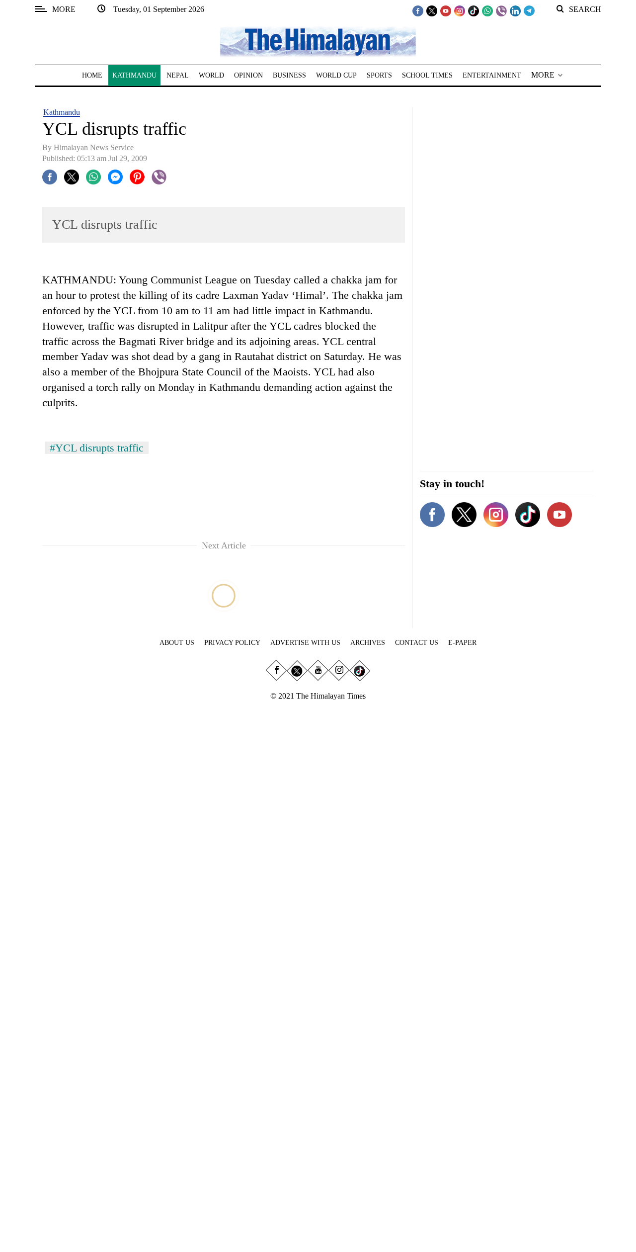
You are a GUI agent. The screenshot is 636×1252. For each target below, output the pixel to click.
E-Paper (462, 642)
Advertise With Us (305, 642)
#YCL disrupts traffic (97, 448)
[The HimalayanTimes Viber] (501, 10)
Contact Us (416, 642)
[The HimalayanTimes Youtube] (445, 10)
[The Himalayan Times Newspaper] (318, 41)
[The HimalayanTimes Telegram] (529, 10)
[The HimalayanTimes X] (431, 10)
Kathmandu (61, 112)
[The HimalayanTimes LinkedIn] (515, 10)
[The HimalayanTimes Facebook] (417, 10)
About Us (176, 642)
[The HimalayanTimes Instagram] (459, 10)
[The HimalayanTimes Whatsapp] (487, 10)
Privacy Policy (232, 642)
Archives (367, 642)
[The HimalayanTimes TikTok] (473, 10)
